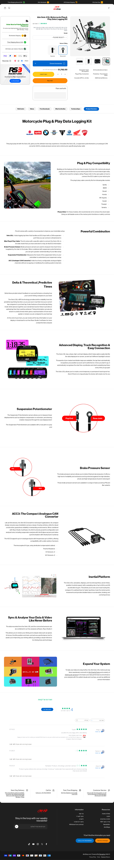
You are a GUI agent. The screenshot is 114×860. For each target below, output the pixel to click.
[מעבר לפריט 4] (79, 61)
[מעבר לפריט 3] (88, 61)
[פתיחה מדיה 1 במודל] (90, 36)
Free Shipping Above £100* (15, 2)
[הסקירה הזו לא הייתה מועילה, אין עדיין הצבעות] (11, 744)
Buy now (50, 80)
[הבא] (74, 39)
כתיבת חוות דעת (47, 709)
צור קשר (81, 813)
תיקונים (81, 819)
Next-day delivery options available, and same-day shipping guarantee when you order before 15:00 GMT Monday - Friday (14, 795)
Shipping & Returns (105, 857)
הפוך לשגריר (80, 816)
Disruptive (102, 854)
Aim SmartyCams (94, 672)
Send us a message (102, 840)
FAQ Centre (20, 109)
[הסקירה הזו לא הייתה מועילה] (11, 759)
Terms (98, 857)
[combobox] (97, 720)
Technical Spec (75, 109)
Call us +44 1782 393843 (85, 840)
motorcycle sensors (71, 675)
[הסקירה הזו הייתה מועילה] (14, 744)
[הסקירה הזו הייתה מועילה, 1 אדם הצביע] (14, 776)
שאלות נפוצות (106, 813)
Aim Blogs (107, 827)
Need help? (5, 61)
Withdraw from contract (76, 824)
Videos (32, 109)
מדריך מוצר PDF (105, 822)
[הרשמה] (16, 826)
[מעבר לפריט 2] (97, 61)
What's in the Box (60, 109)
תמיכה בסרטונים (105, 819)
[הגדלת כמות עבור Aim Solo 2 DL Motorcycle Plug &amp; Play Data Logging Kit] (58, 74)
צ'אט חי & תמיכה (79, 822)
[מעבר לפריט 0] (106, 61)
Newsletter (106, 824)
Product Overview (91, 109)
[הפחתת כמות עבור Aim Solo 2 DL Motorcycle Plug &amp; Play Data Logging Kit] (65, 74)
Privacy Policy (92, 857)
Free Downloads (45, 109)
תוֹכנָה (108, 816)
